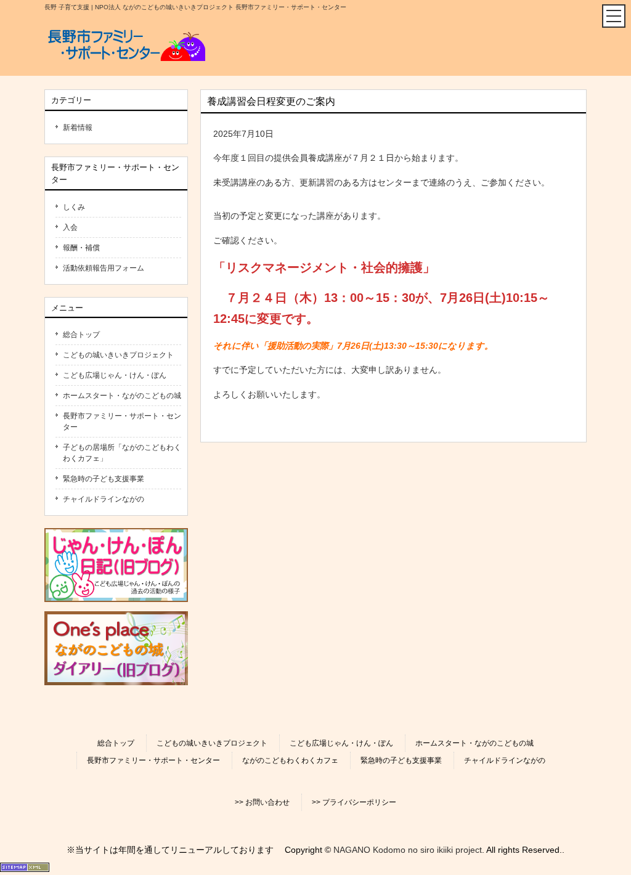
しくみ (74, 207)
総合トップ (81, 334)
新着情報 (77, 127)
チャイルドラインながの (103, 499)
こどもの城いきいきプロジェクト (118, 355)
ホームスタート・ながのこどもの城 (122, 395)
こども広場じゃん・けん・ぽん (114, 375)
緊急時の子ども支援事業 (103, 478)
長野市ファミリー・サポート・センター (122, 421)
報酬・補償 (81, 247)
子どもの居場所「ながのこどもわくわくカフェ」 (122, 453)
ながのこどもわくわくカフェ (290, 760)
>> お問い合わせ (262, 802)
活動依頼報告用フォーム (103, 268)
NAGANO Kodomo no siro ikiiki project (407, 850)
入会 (70, 227)
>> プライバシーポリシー (354, 802)
